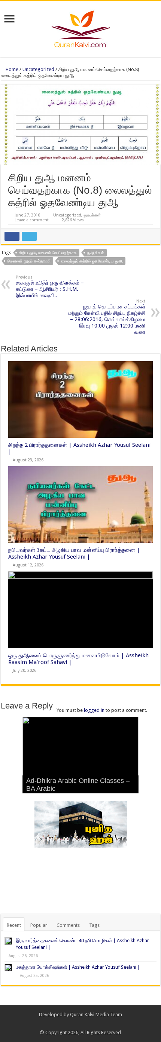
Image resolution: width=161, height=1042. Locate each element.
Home (11, 69)
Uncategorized (38, 69)
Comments (68, 925)
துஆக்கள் (92, 215)
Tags (94, 925)
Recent (14, 925)
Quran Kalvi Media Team (96, 1014)
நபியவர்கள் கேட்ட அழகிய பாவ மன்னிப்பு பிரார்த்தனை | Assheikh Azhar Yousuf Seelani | (74, 553)
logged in (94, 710)
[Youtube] (91, 1023)
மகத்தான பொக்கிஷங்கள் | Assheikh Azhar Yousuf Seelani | (78, 967)
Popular (38, 925)
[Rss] (70, 1023)
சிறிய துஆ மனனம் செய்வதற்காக (48, 252)
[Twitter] (84, 1023)
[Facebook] (77, 1023)
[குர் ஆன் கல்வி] (80, 28)
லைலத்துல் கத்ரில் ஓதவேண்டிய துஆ (92, 261)
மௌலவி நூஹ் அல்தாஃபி (29, 261)
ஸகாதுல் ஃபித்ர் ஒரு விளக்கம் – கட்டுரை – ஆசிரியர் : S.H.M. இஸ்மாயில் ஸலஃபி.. (50, 286)
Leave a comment (32, 220)
